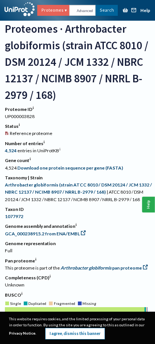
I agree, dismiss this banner (75, 333)
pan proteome (101, 268)
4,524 (11, 150)
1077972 (14, 216)
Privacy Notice (22, 333)
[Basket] (125, 11)
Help (145, 10)
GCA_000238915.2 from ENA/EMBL (42, 233)
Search (107, 10)
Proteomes (52, 10)
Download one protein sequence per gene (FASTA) (70, 168)
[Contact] (134, 11)
